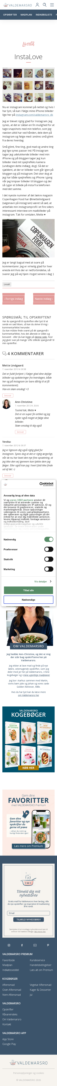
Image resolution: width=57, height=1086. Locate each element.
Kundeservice (37, 960)
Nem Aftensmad (11, 994)
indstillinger (11, 528)
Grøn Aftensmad (11, 990)
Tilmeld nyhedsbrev (28, 919)
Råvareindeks (9, 1014)
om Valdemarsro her (28, 695)
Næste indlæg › (44, 299)
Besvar (7, 395)
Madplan (26, 14)
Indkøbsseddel (10, 970)
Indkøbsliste (44, 14)
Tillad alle (28, 590)
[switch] (48, 549)
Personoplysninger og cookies (28, 1072)
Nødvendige (28, 599)
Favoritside (8, 960)
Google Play (9, 1044)
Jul (31, 994)
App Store (8, 1039)
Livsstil (7, 284)
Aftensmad (8, 985)
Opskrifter (10, 14)
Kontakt (6, 1024)
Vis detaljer (40, 581)
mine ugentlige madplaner (36, 675)
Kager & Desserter (40, 990)
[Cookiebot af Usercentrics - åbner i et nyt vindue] (40, 484)
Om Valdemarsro (11, 1019)
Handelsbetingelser (40, 965)
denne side (41, 336)
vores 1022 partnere (21, 499)
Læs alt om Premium (41, 970)
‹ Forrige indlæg (13, 299)
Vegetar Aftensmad (40, 985)
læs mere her (40, 931)
